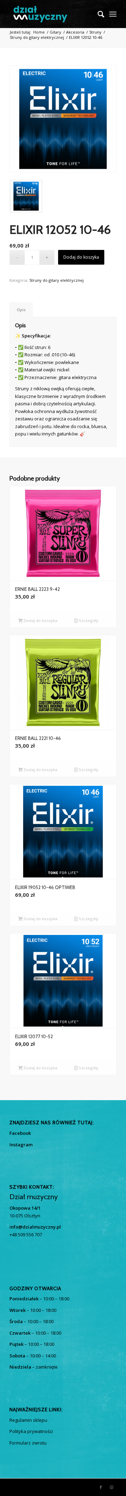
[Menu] (113, 14)
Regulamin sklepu (28, 1420)
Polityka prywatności (31, 1431)
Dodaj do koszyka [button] (40, 620)
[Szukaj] (97, 14)
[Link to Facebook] (101, 1487)
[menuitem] (97, 14)
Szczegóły (88, 620)
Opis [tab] (21, 309)
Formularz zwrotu (28, 1443)
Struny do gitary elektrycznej (56, 280)
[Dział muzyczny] (52, 14)
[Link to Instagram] (111, 1487)
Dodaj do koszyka (81, 257)
